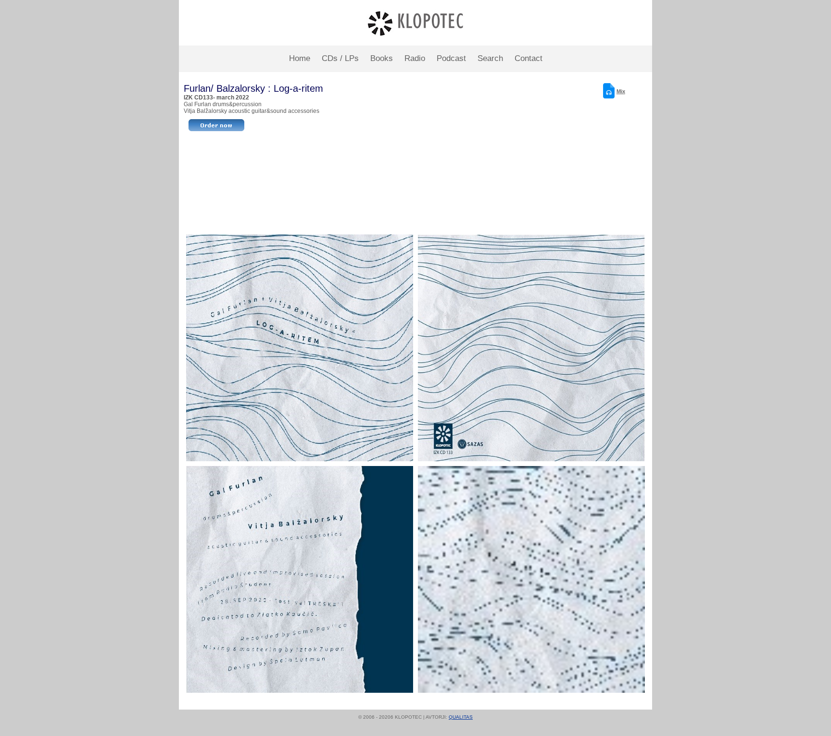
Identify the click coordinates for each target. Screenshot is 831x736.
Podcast (451, 58)
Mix (621, 91)
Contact (528, 58)
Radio (414, 58)
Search (490, 58)
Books (381, 58)
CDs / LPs (340, 58)
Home (299, 58)
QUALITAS (461, 717)
